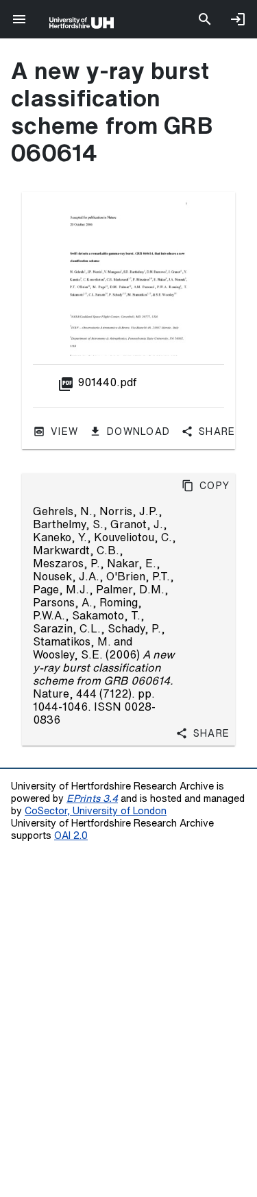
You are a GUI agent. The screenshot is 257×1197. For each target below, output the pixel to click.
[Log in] (237, 19)
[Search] (204, 19)
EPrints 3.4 (92, 798)
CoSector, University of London (96, 810)
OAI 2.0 (71, 835)
